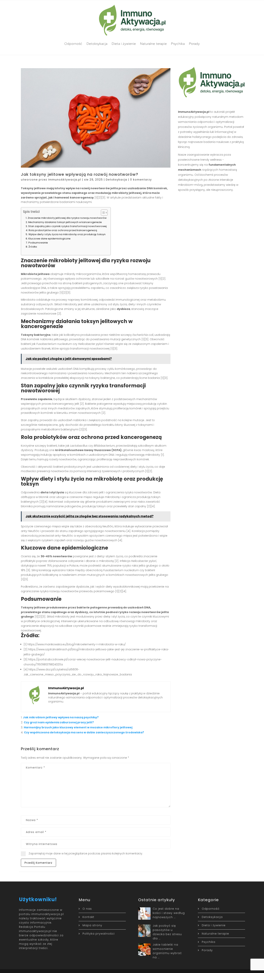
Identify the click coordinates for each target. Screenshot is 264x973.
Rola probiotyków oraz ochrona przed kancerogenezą (63, 230)
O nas (87, 909)
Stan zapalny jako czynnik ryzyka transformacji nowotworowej (67, 226)
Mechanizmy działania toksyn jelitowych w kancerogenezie (65, 222)
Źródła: (32, 246)
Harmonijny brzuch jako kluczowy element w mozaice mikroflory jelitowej (78, 727)
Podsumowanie (38, 242)
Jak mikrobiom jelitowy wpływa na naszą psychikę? (61, 717)
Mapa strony (92, 925)
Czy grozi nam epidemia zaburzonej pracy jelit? (59, 722)
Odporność (73, 44)
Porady (194, 44)
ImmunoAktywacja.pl (64, 180)
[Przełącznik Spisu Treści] (102, 212)
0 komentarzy (141, 180)
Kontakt (88, 917)
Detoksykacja (97, 44)
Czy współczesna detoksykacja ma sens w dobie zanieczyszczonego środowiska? (84, 732)
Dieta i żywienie (124, 44)
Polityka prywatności (99, 934)
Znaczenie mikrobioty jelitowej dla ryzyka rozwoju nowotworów (67, 218)
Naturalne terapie (153, 44)
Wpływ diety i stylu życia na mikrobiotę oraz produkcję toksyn (67, 234)
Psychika (178, 44)
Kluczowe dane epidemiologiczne (49, 238)
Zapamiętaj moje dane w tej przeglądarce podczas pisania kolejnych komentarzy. (86, 853)
